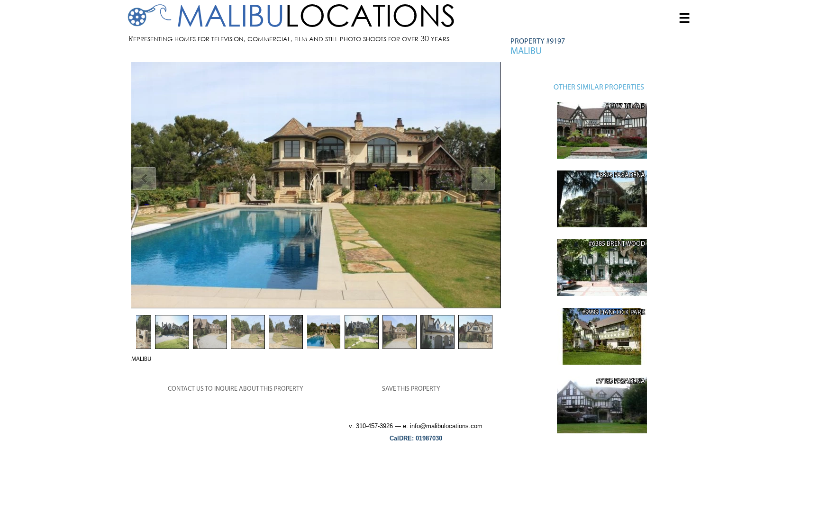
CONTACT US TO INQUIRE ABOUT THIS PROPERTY (235, 389)
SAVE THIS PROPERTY (411, 389)
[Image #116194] (316, 185)
